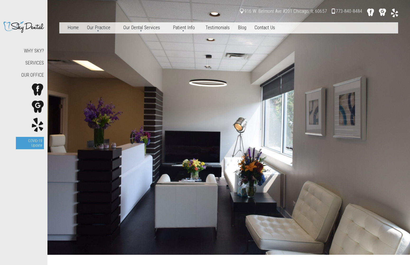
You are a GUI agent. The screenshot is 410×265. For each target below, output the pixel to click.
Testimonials (217, 27)
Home (73, 27)
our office (32, 75)
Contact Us (265, 27)
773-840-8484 (349, 11)
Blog (242, 27)
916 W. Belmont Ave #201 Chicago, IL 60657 (285, 11)
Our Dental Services (141, 27)
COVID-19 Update (35, 143)
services (34, 63)
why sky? (34, 51)
